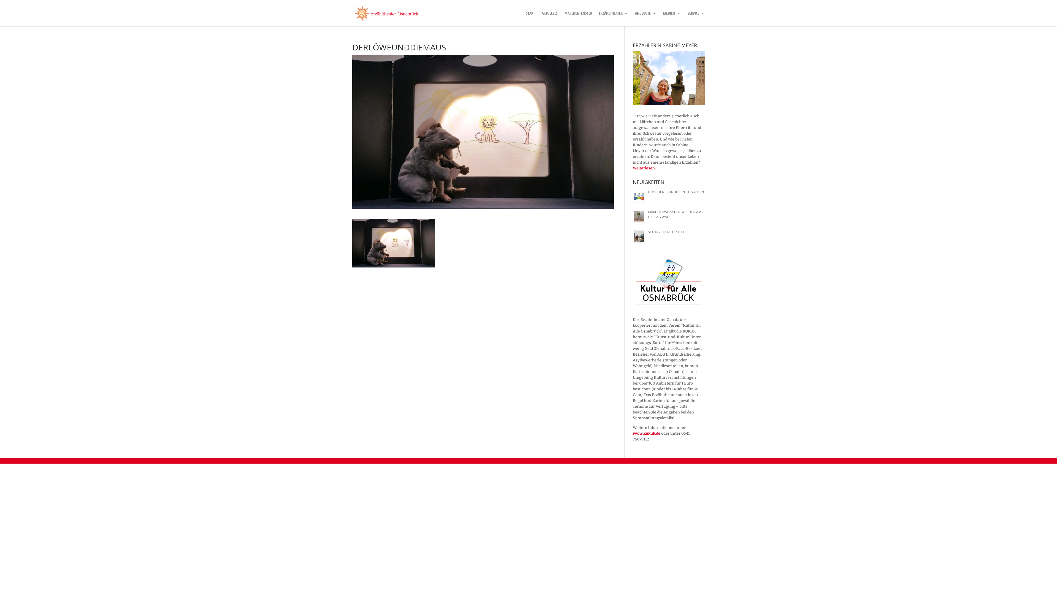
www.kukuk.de (646, 433)
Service (693, 13)
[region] (669, 78)
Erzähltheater (611, 13)
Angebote (643, 13)
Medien (669, 13)
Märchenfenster (578, 13)
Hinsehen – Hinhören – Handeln (676, 192)
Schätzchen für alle (666, 232)
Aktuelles (550, 13)
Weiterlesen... (645, 168)
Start (530, 13)
